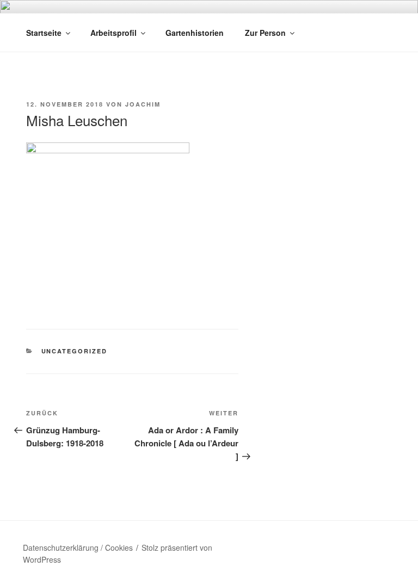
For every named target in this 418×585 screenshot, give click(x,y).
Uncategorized (74, 351)
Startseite (44, 32)
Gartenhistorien (194, 32)
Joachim (143, 104)
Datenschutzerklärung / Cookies (78, 547)
